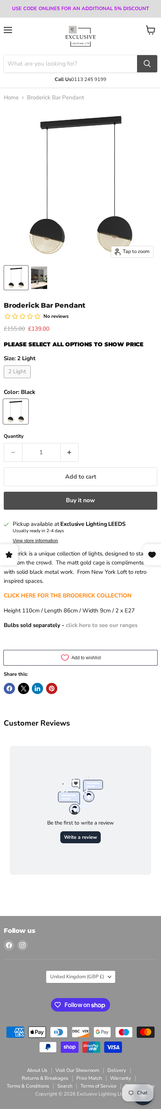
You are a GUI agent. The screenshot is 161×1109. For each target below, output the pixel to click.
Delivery (116, 1070)
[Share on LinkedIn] (37, 688)
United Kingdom (77, 976)
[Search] (147, 63)
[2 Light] (18, 380)
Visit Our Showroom (77, 1070)
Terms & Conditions (28, 1086)
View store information (35, 540)
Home (11, 97)
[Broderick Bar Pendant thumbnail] (16, 278)
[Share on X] (23, 688)
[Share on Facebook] (9, 688)
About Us (37, 1070)
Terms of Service (98, 1086)
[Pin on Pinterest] (51, 688)
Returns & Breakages (45, 1078)
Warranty (120, 1078)
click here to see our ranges (101, 625)
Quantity (14, 436)
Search (64, 1086)
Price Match (89, 1078)
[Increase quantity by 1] (70, 452)
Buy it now (80, 500)
